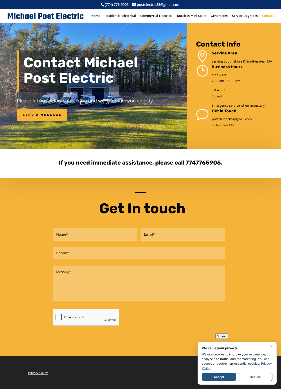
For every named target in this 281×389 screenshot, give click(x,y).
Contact (268, 16)
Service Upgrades (245, 16)
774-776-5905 (223, 125)
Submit (222, 336)
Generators (219, 16)
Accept (219, 377)
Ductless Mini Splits (191, 16)
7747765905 (203, 162)
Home (95, 16)
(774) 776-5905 (117, 4)
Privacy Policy (38, 373)
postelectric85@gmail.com (232, 119)
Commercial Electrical (156, 16)
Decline (255, 377)
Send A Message (42, 115)
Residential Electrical (120, 16)
